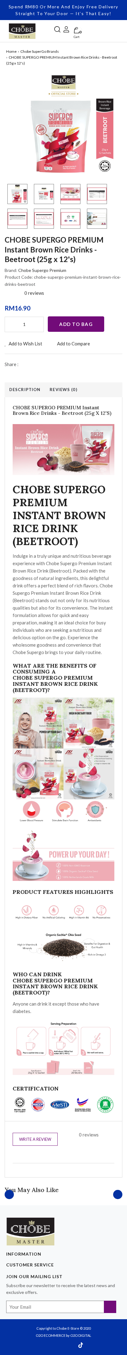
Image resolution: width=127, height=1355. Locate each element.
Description (24, 389)
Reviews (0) (63, 389)
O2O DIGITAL (80, 1335)
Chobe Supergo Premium (42, 270)
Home (11, 51)
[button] (57, 28)
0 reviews (34, 293)
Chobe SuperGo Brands (39, 51)
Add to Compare (73, 343)
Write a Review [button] (35, 1139)
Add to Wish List (25, 343)
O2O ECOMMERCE (50, 1335)
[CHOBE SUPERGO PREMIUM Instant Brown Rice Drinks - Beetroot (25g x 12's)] (63, 125)
